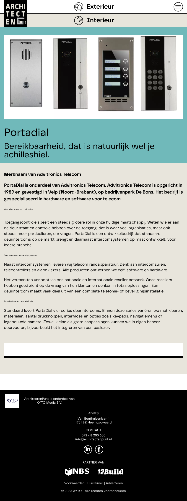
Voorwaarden (74, 483)
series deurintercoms (80, 311)
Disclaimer (95, 483)
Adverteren (114, 483)
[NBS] (77, 472)
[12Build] (110, 472)
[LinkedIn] (88, 449)
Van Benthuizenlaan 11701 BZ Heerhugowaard (93, 420)
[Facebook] (99, 449)
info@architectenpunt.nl (93, 439)
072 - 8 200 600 (93, 435)
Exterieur (100, 7)
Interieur (100, 20)
